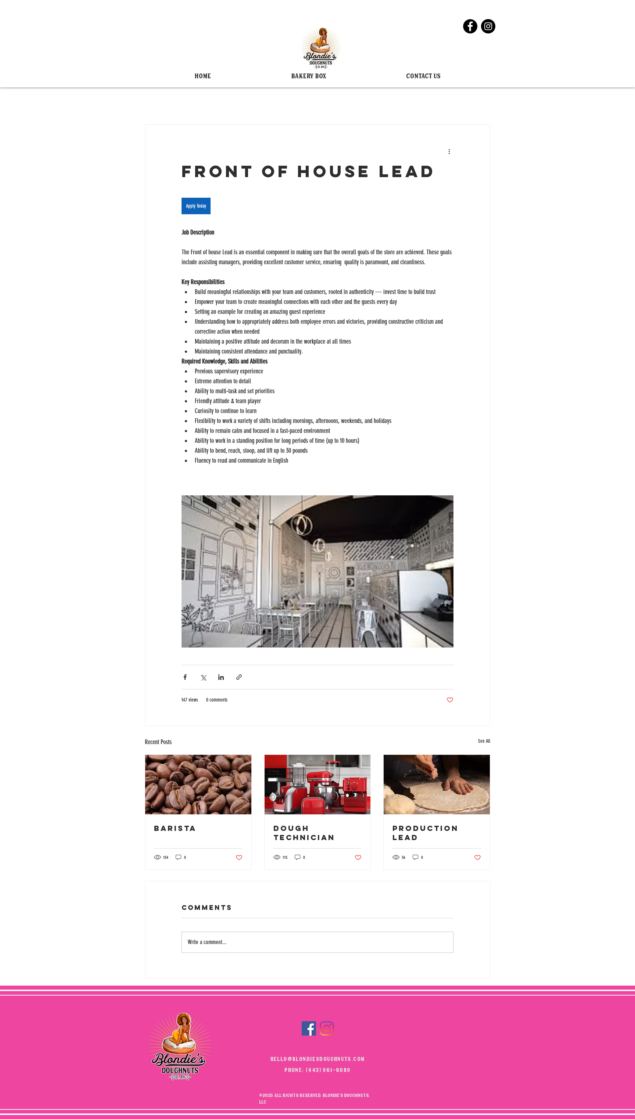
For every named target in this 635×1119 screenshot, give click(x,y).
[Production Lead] (437, 784)
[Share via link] (239, 677)
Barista (175, 828)
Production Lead (425, 833)
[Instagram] (488, 26)
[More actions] (449, 151)
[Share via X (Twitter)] (203, 677)
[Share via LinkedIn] (221, 677)
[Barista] (198, 784)
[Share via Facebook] (185, 677)
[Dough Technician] (318, 784)
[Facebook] (470, 26)
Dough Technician (304, 833)
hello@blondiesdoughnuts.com (317, 1060)
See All (484, 741)
